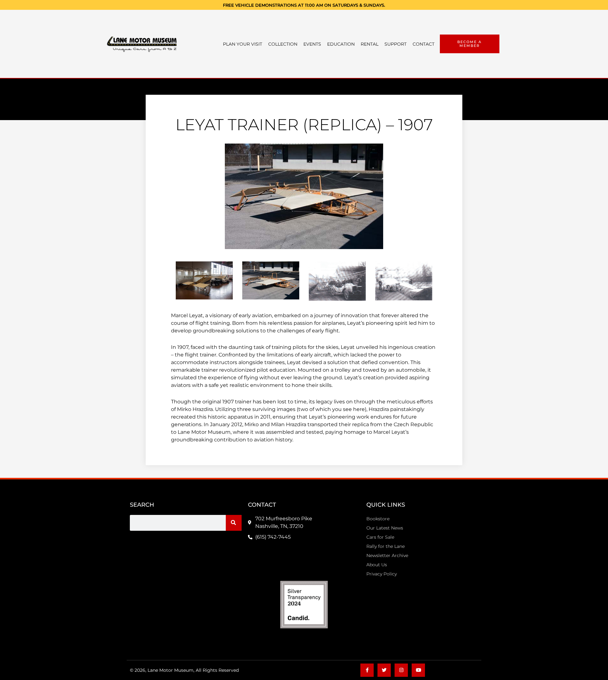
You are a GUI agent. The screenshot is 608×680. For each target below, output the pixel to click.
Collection (282, 44)
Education (341, 44)
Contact (423, 44)
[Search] (234, 523)
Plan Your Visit (242, 44)
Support (395, 44)
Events (312, 44)
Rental (369, 44)
